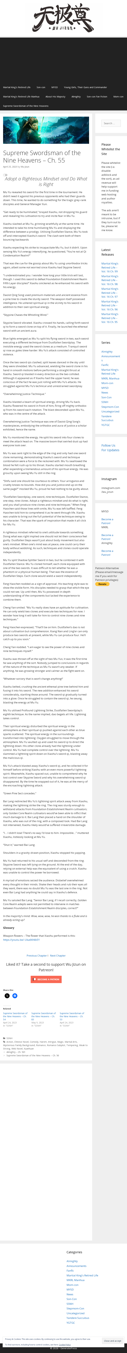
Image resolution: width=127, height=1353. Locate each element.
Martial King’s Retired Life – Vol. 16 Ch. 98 (109, 280)
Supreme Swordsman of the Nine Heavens (25, 105)
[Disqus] (46, 1109)
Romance (41, 1045)
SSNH (9, 1038)
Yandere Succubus (78, 1318)
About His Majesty (55, 96)
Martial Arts (71, 1041)
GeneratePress (68, 1348)
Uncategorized (110, 411)
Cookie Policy (65, 1344)
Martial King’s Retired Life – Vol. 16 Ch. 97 (109, 292)
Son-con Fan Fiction (97, 96)
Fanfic (105, 365)
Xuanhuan (29, 1048)
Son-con (41, 87)
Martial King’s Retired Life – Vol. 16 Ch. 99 (109, 267)
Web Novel (17, 1048)
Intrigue (52, 1041)
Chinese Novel (21, 1041)
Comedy (34, 1041)
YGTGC (105, 425)
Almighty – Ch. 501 (16, 1052)
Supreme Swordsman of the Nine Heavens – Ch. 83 (43, 1016)
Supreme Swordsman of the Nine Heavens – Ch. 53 (72, 1016)
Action (10, 1041)
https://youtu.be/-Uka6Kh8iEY (21, 940)
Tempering (72, 1045)
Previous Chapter (37, 955)
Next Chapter (58, 955)
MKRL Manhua (110, 378)
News (104, 392)
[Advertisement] (63, 59)
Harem (43, 1041)
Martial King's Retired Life (82, 1275)
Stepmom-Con (110, 407)
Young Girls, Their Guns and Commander (85, 87)
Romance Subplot (56, 1045)
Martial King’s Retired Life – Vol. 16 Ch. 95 (109, 318)
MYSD (54, 87)
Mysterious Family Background (19, 1045)
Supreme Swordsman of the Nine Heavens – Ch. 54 (15, 1016)
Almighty (76, 96)
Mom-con (118, 96)
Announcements (76, 1266)
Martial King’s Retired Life (17, 87)
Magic (60, 1041)
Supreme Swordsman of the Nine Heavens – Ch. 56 (33, 1055)
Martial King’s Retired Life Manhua (21, 96)
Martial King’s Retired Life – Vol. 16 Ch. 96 (109, 305)
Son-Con (106, 397)
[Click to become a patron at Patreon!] (46, 983)
